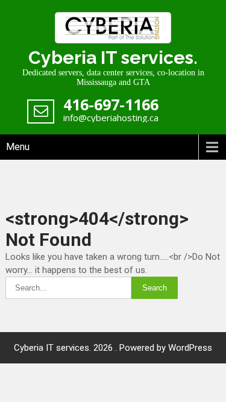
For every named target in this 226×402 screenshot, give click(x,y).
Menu (18, 146)
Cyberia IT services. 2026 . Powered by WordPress (113, 347)
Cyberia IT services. (113, 57)
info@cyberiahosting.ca (111, 117)
